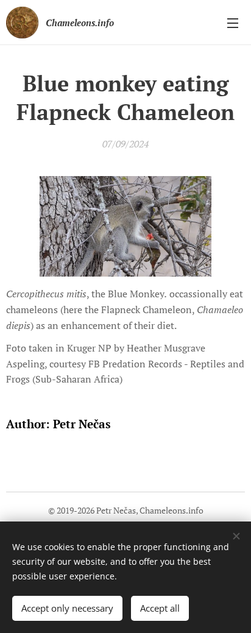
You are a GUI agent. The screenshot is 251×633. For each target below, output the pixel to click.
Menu (233, 22)
